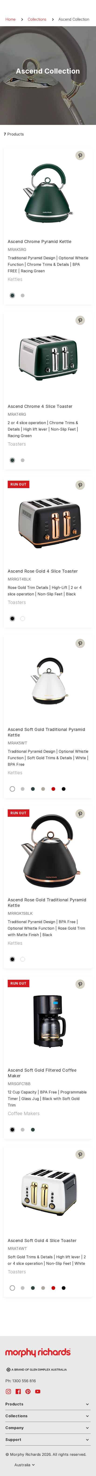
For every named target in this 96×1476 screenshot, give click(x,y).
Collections (37, 19)
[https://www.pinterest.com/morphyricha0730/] (28, 1391)
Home (10, 19)
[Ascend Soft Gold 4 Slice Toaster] (48, 1190)
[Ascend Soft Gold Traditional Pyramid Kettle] (48, 679)
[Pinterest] (80, 155)
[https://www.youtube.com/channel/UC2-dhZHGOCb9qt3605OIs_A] (38, 1391)
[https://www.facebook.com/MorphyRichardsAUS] (18, 1391)
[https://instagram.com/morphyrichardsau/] (8, 1391)
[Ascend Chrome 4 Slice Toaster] (48, 356)
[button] (48, 1405)
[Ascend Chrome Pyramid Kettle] (48, 191)
